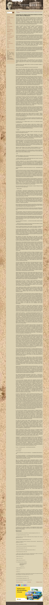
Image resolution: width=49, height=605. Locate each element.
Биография (8, 19)
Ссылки (8, 46)
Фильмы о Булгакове (9, 26)
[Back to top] (47, 603)
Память (8, 44)
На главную (8, 16)
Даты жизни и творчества (10, 17)
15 (26, 404)
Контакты (8, 47)
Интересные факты (9, 23)
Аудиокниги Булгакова (10, 43)
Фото (7, 40)
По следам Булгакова (9, 37)
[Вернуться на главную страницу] (24, 5)
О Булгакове (8, 20)
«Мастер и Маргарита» (10, 29)
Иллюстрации (9, 34)
